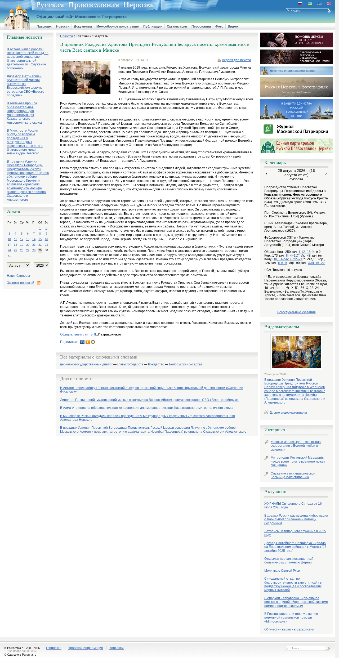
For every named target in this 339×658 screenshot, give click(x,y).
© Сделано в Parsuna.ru (20, 654)
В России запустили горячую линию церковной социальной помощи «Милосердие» (291, 617)
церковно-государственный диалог (86, 364)
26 (21, 250)
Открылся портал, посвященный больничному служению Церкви (289, 560)
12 (21, 239)
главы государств (130, 364)
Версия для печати (236, 60)
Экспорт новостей (20, 283)
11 (15, 239)
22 (40, 244)
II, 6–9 (282, 263)
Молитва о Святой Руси (282, 570)
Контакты (116, 648)
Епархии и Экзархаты (92, 36)
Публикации (152, 26)
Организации (177, 26)
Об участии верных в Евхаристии (289, 629)
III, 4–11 (291, 255)
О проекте (53, 648)
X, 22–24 (295, 259)
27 (27, 250)
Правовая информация (85, 648)
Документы (83, 26)
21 (33, 244)
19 (21, 244)
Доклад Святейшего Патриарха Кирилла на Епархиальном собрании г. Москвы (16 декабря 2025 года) (295, 547)
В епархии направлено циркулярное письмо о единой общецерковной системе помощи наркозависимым (296, 602)
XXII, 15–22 (316, 263)
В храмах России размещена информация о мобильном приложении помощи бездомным (296, 519)
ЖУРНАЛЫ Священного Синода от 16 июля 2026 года (293, 505)
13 (27, 239)
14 (33, 239)
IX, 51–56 (281, 259)
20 (27, 244)
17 (9, 244)
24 (9, 250)
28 (33, 250)
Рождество (156, 364)
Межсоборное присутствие (117, 26)
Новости (62, 26)
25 (15, 250)
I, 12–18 (305, 252)
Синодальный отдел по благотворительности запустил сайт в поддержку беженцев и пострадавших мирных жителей (293, 584)
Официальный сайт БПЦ (78, 334)
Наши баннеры (18, 275)
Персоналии (201, 26)
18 (15, 244)
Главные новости (24, 37)
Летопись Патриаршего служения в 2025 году (295, 533)
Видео (233, 26)
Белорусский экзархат (185, 364)
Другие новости (76, 378)
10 (9, 239)
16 (46, 239)
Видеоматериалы (281, 326)
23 (46, 244)
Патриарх (44, 26)
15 (40, 239)
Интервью (274, 429)
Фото (219, 26)
